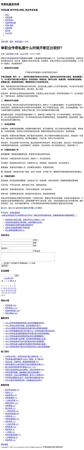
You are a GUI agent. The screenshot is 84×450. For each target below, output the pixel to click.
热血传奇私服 (10, 23)
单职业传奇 (11, 403)
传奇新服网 (11, 398)
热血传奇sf (11, 395)
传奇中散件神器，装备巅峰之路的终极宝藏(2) (22, 372)
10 (4, 288)
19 (9, 290)
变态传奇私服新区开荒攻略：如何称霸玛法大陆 (23, 222)
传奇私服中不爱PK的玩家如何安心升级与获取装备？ (28, 347)
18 (6, 290)
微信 (41, 208)
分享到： (5, 208)
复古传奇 (10, 408)
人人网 (35, 208)
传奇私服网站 (12, 419)
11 (6, 288)
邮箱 (34, 243)
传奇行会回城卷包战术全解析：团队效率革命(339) (24, 370)
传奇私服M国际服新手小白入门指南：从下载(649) (24, 359)
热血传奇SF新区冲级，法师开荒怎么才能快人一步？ (25, 220)
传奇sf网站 (9, 25)
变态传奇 (10, 440)
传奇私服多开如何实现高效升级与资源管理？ (25, 341)
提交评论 (4, 266)
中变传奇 (10, 416)
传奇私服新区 (15, 213)
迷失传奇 (10, 422)
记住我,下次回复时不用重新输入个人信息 (19, 263)
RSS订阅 (8, 33)
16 (2, 290)
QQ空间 (12, 208)
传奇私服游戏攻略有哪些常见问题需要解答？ (25, 336)
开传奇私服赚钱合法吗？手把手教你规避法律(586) (24, 378)
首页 (7, 15)
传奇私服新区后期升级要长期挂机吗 (19, 225)
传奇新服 (10, 406)
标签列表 (8, 28)
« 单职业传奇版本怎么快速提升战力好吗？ (17, 215)
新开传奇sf (9, 20)
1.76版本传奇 (12, 411)
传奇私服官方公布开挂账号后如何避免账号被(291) (24, 364)
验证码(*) (4, 248)
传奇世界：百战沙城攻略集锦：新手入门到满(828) (24, 375)
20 (11, 290)
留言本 (7, 31)
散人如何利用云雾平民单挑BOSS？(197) (20, 367)
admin (22, 54)
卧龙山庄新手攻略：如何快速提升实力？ (23, 326)
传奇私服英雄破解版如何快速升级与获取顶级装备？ (28, 333)
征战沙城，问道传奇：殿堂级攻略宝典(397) (22, 362)
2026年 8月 (8, 278)
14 (13, 288)
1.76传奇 (10, 432)
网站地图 (4, 444)
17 (4, 290)
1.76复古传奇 (12, 400)
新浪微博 (20, 208)
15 (15, 288)
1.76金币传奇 (12, 424)
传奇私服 (8, 17)
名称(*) (35, 240)
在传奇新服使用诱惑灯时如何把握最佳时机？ (25, 323)
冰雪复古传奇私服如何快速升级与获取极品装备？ (27, 328)
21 (13, 290)
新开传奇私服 (12, 390)
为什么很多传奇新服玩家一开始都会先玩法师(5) (23, 380)
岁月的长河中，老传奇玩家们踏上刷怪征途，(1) (23, 356)
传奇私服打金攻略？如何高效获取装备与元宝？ (26, 339)
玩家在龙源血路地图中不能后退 (17, 228)
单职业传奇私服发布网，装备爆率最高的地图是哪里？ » (55, 215)
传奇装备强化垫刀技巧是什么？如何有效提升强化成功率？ (30, 331)
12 (9, 288)
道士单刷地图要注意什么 (14, 230)
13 (11, 288)
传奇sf (9, 392)
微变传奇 (10, 429)
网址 (34, 245)
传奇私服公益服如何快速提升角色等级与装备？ (26, 344)
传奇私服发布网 (13, 435)
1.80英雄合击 (11, 437)
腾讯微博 (28, 208)
